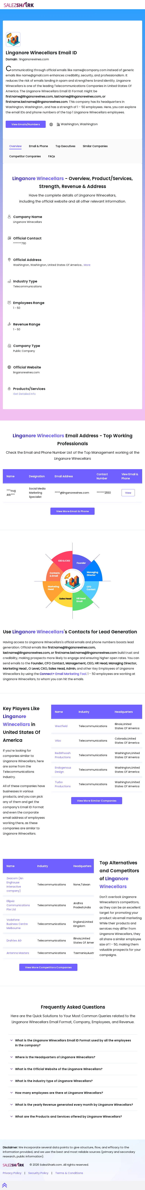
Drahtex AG (14, 940)
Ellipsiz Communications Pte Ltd (18, 905)
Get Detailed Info (24, 394)
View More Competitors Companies (48, 967)
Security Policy (38, 1173)
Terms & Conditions (69, 1173)
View (128, 493)
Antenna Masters (18, 953)
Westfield (61, 726)
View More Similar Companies (96, 801)
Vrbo (58, 741)
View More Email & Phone (72, 511)
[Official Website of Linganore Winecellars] (51, 124)
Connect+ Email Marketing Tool (63, 674)
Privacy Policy (12, 1173)
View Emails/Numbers (26, 124)
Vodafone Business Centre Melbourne (17, 924)
